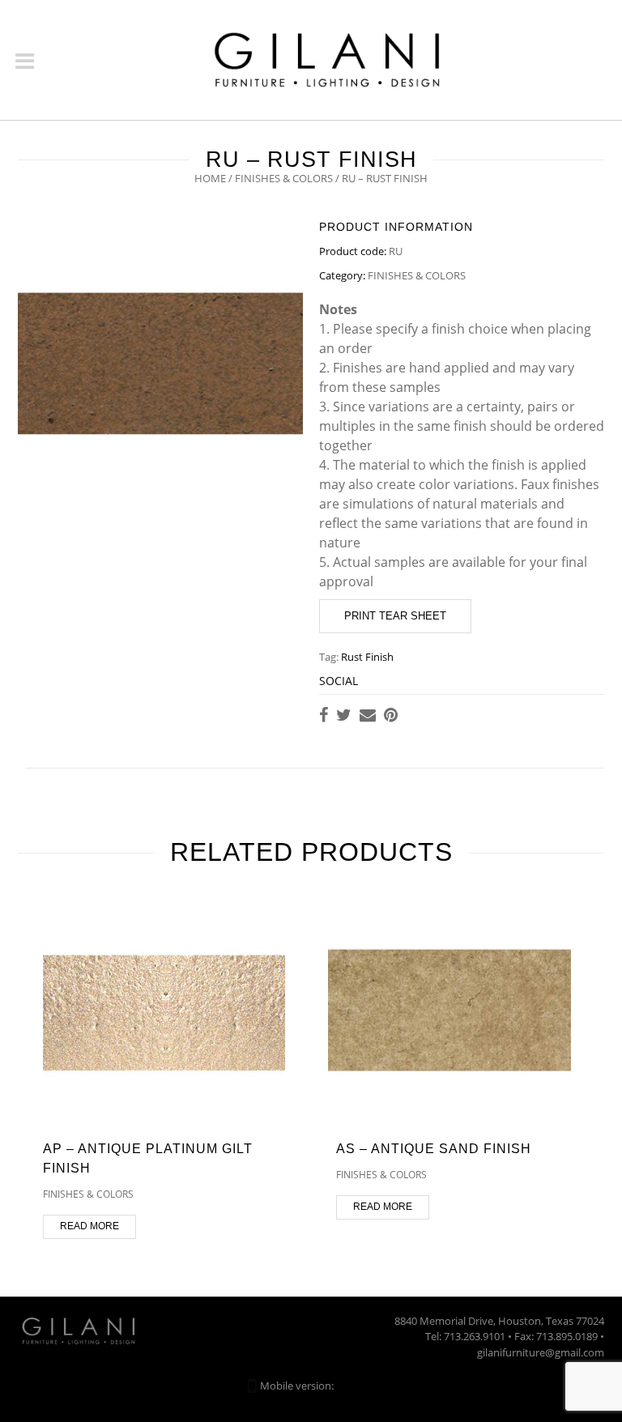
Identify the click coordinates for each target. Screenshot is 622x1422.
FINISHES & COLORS (284, 178)
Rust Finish (367, 656)
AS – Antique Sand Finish (433, 1149)
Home (210, 178)
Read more (89, 1226)
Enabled (355, 1385)
